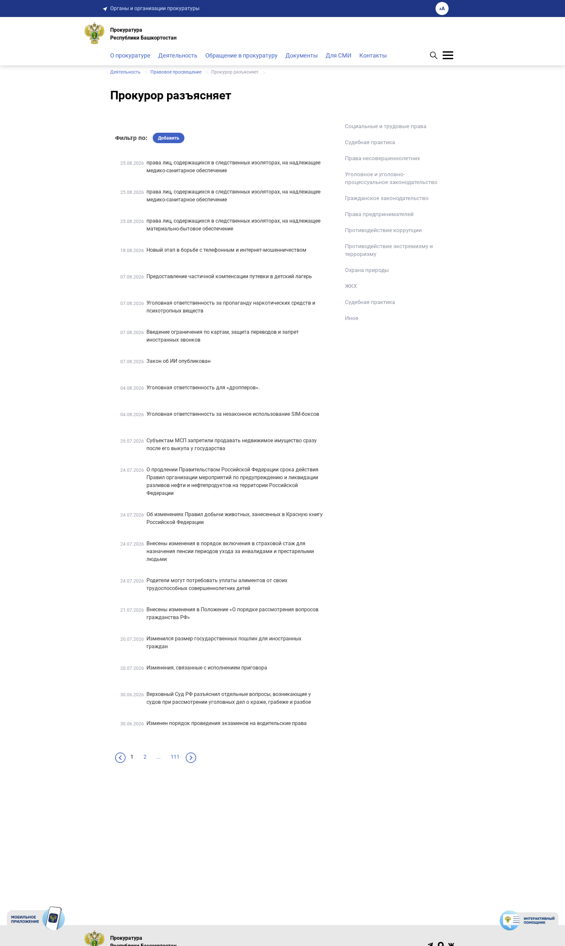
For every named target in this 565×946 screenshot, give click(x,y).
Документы (301, 55)
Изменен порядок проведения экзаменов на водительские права (226, 723)
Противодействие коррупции (383, 230)
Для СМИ (338, 55)
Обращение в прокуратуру (241, 55)
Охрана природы (367, 270)
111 (175, 757)
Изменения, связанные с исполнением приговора (206, 668)
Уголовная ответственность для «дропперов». (203, 387)
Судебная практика (370, 142)
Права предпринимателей (379, 214)
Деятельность (177, 55)
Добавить (168, 138)
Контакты (373, 55)
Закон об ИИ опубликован (178, 361)
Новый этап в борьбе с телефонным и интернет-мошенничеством (226, 250)
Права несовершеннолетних (382, 158)
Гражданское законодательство (387, 198)
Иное (351, 318)
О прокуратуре (130, 55)
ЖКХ (351, 286)
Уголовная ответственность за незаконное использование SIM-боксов (232, 414)
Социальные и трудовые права (385, 126)
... (159, 757)
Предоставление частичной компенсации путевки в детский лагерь (229, 276)
